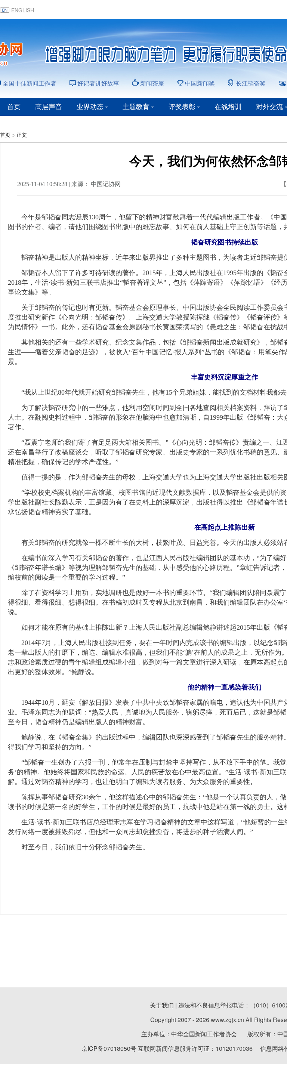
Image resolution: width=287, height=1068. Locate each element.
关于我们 (162, 1005)
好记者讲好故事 (98, 83)
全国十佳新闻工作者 (29, 83)
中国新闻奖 (200, 83)
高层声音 (48, 107)
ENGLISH (22, 10)
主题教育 (136, 107)
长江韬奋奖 (251, 83)
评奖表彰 (182, 107)
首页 (14, 107)
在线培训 (228, 107)
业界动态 (90, 107)
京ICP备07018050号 (108, 1048)
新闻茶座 (152, 83)
